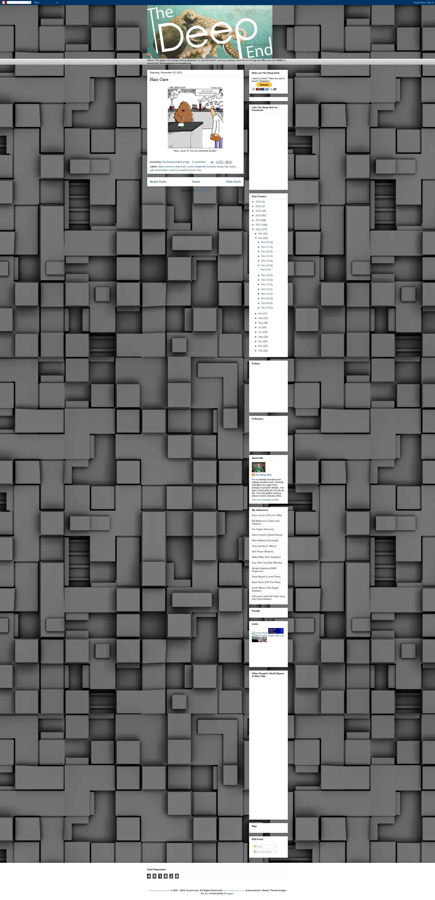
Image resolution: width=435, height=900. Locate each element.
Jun (260, 332)
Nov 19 (265, 265)
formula (211, 166)
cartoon (169, 166)
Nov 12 (265, 284)
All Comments (263, 851)
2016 (259, 206)
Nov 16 (265, 279)
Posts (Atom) (203, 190)
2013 (259, 220)
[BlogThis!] (220, 162)
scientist (183, 170)
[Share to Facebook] (227, 162)
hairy (233, 166)
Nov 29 (265, 242)
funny (220, 166)
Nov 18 (265, 275)
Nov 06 (265, 298)
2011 (258, 229)
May (261, 336)
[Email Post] (211, 162)
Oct (260, 313)
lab (151, 170)
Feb (260, 350)
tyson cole (195, 170)
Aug (260, 322)
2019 (259, 201)
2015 (259, 210)
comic (190, 166)
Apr (260, 341)
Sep (260, 318)
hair (227, 166)
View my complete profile (265, 499)
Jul (260, 327)
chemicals (180, 166)
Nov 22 (265, 260)
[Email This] (217, 162)
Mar (260, 346)
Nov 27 (265, 246)
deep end (200, 166)
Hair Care (159, 79)
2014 (259, 215)
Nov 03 (265, 307)
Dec (260, 233)
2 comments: (199, 162)
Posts (259, 846)
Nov (260, 238)
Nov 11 (265, 289)
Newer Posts (158, 181)
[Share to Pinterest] (230, 162)
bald (160, 166)
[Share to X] (224, 162)
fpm (206, 893)
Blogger (228, 893)
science (173, 170)
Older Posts (233, 181)
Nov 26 (265, 251)
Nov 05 (265, 303)
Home (196, 181)
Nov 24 (265, 256)
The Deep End (263, 474)
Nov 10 (265, 293)
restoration (161, 170)
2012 (259, 224)
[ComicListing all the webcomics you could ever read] (259, 641)
